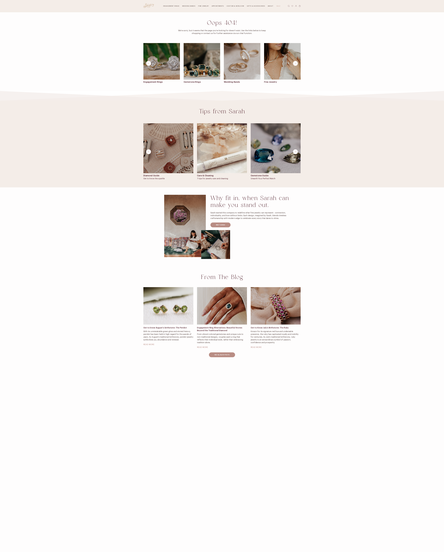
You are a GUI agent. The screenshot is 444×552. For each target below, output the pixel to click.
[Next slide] (295, 63)
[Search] (288, 6)
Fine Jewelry (203, 6)
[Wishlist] (292, 6)
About (270, 6)
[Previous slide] (148, 63)
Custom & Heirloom (235, 6)
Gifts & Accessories (256, 6)
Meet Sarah (220, 225)
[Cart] (299, 6)
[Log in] (296, 6)
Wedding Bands (188, 6)
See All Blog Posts (222, 354)
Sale (278, 6)
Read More (148, 344)
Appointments (218, 6)
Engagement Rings (171, 6)
